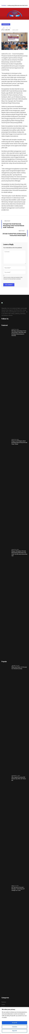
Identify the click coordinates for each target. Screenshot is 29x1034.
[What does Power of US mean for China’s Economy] (5, 719)
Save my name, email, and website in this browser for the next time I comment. (13, 278)
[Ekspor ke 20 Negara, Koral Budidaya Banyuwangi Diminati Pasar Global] (5, 493)
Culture (3, 1004)
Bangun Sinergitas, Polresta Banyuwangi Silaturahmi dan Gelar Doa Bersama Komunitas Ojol (19, 553)
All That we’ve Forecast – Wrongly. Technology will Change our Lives (18, 888)
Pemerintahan (5, 24)
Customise (14, 1027)
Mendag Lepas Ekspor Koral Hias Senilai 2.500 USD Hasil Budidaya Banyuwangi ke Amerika (19, 333)
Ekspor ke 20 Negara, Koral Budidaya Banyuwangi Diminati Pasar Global (19, 442)
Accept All (14, 1023)
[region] (14, 1020)
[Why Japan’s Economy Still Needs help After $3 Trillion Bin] (5, 829)
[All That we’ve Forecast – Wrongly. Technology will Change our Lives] (5, 939)
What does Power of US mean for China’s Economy (19, 667)
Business (3, 1002)
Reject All (14, 1031)
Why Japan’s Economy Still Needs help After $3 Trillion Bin (19, 778)
